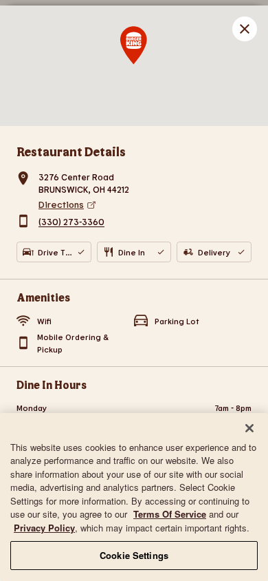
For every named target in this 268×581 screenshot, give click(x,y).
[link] (145, 204)
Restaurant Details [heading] (71, 151)
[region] (134, 497)
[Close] (249, 428)
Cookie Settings (134, 555)
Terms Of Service (169, 513)
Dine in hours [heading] (51, 384)
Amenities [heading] (43, 297)
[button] (244, 29)
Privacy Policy (44, 527)
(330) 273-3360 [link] (71, 222)
